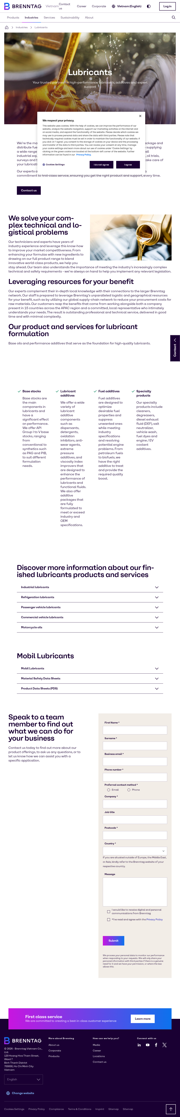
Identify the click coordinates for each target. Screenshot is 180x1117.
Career (81, 6)
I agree (128, 164)
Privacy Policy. (83, 154)
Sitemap (113, 1109)
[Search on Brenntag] (174, 17)
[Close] (140, 116)
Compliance (56, 1109)
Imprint (99, 1109)
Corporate (99, 6)
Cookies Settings (55, 164)
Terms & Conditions (79, 1109)
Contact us (64, 6)
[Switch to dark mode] (148, 6)
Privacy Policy (36, 1109)
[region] (91, 143)
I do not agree (101, 164)
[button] (167, 6)
